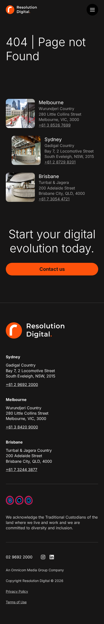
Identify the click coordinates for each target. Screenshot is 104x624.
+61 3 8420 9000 (22, 427)
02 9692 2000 (19, 557)
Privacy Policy (17, 591)
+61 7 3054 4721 (54, 199)
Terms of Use (16, 602)
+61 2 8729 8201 (60, 162)
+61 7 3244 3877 (21, 469)
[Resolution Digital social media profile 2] (52, 557)
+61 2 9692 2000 (22, 384)
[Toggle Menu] (92, 10)
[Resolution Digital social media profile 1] (43, 557)
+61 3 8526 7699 (55, 125)
